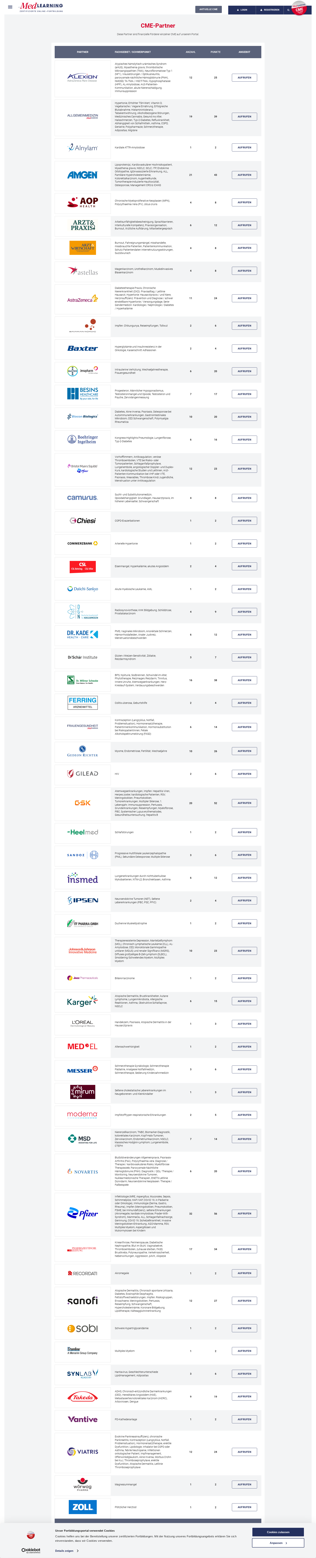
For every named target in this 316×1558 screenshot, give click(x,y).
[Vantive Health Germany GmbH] (83, 1419)
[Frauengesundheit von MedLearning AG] (83, 727)
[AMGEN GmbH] (83, 175)
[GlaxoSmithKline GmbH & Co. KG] (83, 803)
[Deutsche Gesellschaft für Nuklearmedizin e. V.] (83, 611)
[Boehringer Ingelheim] (83, 439)
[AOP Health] (83, 202)
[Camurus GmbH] (83, 498)
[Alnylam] (83, 147)
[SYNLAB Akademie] (83, 1373)
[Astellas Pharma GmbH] (83, 270)
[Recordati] (83, 1273)
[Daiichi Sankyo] (83, 589)
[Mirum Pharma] (83, 1092)
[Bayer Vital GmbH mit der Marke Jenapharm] (83, 371)
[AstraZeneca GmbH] (83, 298)
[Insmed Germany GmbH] (83, 877)
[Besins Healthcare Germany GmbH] (83, 394)
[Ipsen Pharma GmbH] (83, 900)
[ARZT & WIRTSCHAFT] (83, 248)
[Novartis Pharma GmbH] (83, 1171)
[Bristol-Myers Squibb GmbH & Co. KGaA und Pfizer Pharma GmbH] (83, 469)
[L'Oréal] (83, 1023)
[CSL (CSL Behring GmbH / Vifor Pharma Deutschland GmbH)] (83, 566)
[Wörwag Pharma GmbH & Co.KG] (83, 1484)
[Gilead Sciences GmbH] (83, 774)
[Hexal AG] (83, 855)
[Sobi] (83, 1328)
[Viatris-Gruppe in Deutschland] (83, 1452)
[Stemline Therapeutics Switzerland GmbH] (83, 1351)
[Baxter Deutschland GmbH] (83, 348)
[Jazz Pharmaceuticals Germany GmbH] (83, 978)
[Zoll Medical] (83, 1507)
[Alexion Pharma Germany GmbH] (83, 77)
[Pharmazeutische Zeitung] (83, 1249)
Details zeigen (64, 1550)
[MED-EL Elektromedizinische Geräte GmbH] (83, 1046)
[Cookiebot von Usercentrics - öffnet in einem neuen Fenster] (31, 1551)
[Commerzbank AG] (83, 543)
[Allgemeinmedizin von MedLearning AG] (83, 116)
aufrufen (244, 77)
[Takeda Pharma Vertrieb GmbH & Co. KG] (83, 1396)
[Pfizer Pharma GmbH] (83, 1213)
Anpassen (276, 1542)
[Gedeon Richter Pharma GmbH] (83, 751)
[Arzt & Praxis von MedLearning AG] (83, 225)
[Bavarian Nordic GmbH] (83, 325)
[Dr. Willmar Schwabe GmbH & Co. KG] (83, 680)
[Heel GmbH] (83, 832)
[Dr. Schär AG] (83, 657)
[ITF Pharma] (83, 923)
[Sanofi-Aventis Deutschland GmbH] (83, 1301)
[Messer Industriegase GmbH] (83, 1069)
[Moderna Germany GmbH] (83, 1115)
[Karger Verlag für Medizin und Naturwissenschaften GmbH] (83, 1001)
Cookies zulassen (278, 1532)
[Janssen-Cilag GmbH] (83, 951)
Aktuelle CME (208, 9)
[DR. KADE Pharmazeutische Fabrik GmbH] (83, 634)
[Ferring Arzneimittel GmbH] (83, 703)
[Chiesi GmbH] (83, 520)
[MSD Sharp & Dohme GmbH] (83, 1139)
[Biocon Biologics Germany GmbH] (83, 416)
